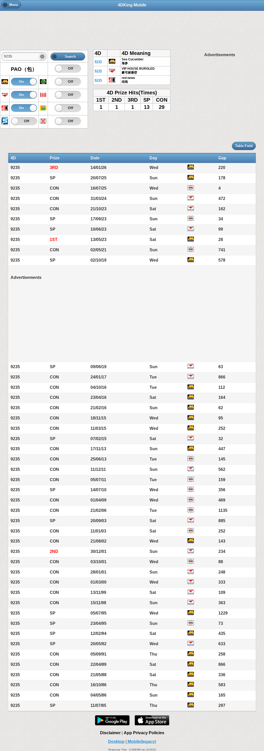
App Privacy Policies (144, 733)
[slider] (58, 68)
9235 (98, 61)
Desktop (116, 741)
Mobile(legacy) (141, 741)
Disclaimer (110, 733)
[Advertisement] (132, 27)
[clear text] (42, 56)
